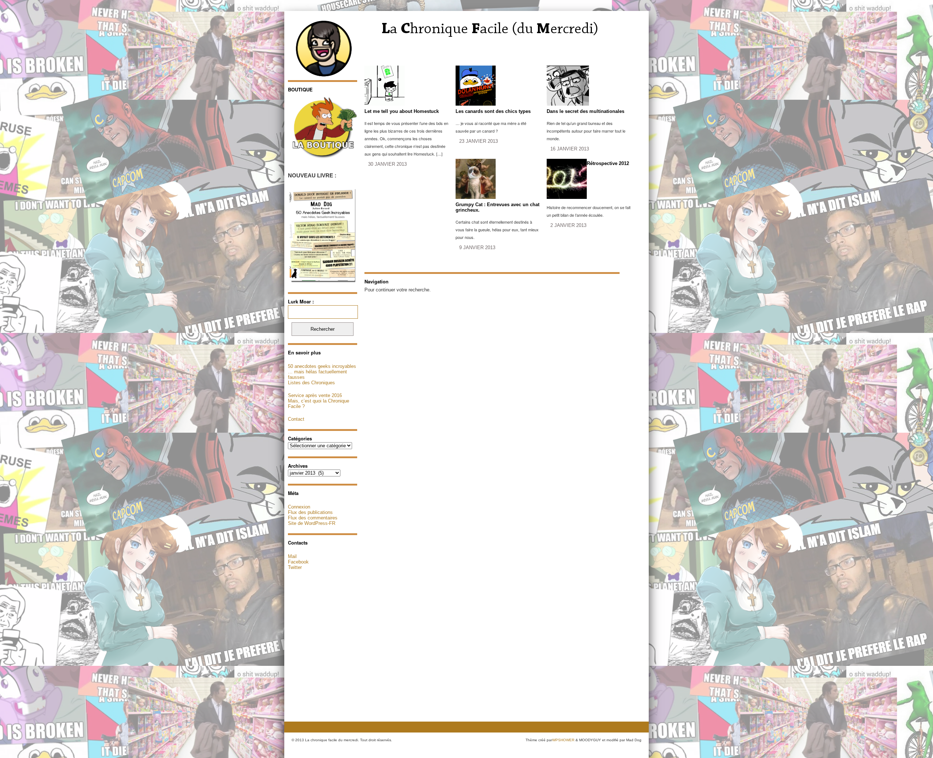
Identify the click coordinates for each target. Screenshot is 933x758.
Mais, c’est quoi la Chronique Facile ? (318, 403)
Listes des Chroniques (311, 382)
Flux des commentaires (312, 518)
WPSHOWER (563, 740)
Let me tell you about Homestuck (401, 111)
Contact (296, 419)
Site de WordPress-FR (311, 523)
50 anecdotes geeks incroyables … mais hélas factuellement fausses (322, 372)
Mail (292, 556)
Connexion (299, 507)
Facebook (298, 562)
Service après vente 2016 (315, 395)
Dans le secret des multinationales (585, 111)
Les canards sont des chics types (493, 111)
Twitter (295, 567)
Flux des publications (310, 512)
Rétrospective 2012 (608, 163)
